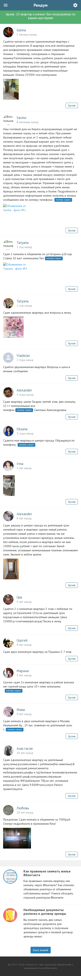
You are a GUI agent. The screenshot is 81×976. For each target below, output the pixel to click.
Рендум (41, 5)
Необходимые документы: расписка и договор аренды (44, 912)
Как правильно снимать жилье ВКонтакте (47, 873)
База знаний (40, 950)
